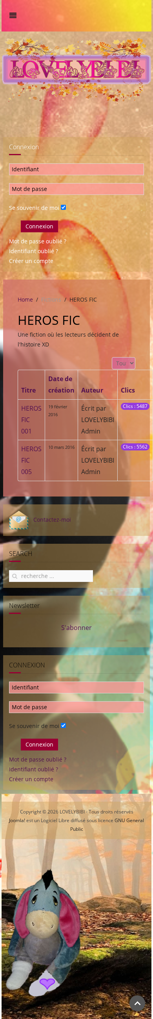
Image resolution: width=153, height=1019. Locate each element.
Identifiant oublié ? (33, 251)
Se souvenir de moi (34, 207)
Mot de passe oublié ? (37, 241)
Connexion (39, 226)
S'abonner (76, 627)
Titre (28, 390)
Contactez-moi (50, 519)
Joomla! (17, 820)
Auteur (92, 390)
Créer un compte (31, 261)
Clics (128, 390)
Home (25, 299)
